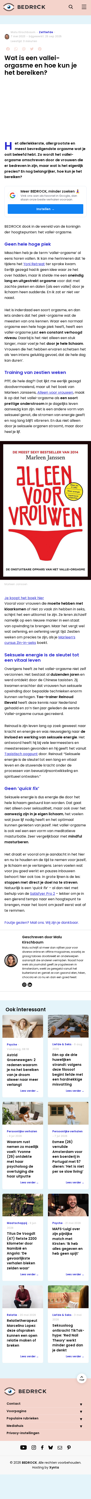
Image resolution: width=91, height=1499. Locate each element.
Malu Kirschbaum (23, 32)
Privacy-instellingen (23, 1433)
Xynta (54, 1467)
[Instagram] (24, 984)
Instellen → (45, 209)
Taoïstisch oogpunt (21, 753)
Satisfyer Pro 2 (42, 893)
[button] (78, 1404)
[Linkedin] (30, 984)
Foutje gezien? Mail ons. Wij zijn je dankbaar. (41, 922)
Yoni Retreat (34, 263)
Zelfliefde (46, 32)
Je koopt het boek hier (24, 597)
